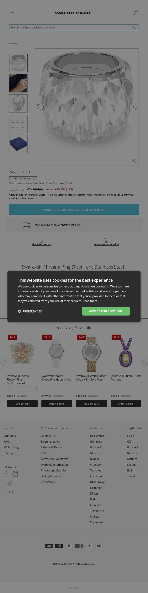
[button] (30, 311)
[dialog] (73, 296)
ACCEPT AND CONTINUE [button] (106, 311)
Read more (90, 301)
